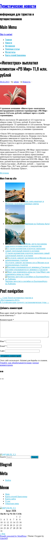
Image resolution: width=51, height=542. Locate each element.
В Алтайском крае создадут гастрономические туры (24, 302)
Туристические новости (18, 6)
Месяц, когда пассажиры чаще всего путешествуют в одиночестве (26, 245)
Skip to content (6, 34)
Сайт (2, 351)
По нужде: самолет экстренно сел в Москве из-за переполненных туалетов (27, 263)
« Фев (2, 534)
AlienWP (3, 538)
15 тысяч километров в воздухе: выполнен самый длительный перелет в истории (27, 254)
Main (7, 494)
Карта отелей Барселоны (15, 55)
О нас (7, 501)
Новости (8, 42)
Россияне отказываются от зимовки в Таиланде (26, 269)
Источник (4, 173)
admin (16, 82)
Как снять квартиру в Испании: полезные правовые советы (24, 202)
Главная (8, 39)
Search (3, 457)
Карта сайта (10, 499)
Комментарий (7, 320)
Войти (8, 480)
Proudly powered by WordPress (13, 536)
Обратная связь (12, 503)
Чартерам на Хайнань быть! (37, 224)
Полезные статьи (12, 49)
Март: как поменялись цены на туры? (27, 273)
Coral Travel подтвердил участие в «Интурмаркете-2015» (16, 299)
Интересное (10, 45)
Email (3, 346)
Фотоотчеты (10, 52)
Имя (2, 341)
